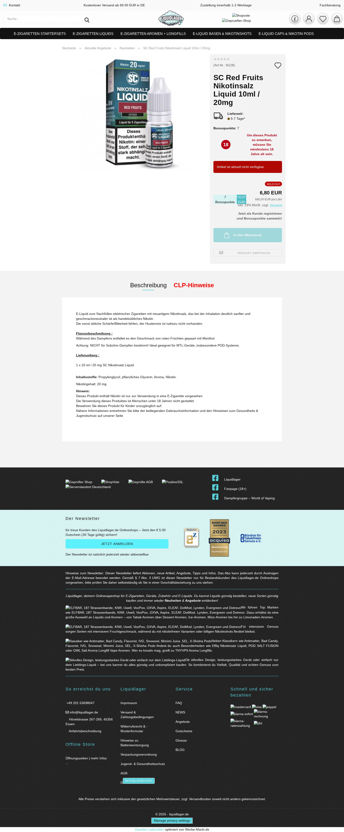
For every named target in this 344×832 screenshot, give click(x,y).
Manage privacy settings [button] (172, 820)
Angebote (193, 600)
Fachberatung (329, 5)
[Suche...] (87, 18)
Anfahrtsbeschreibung (84, 731)
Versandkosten (200, 799)
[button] (309, 19)
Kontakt (14, 5)
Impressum (129, 703)
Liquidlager (232, 479)
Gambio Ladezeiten (149, 829)
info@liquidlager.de (83, 712)
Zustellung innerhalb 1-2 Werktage (225, 5)
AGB (124, 773)
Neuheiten (173, 600)
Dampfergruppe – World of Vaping (249, 498)
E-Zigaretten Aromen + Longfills (153, 34)
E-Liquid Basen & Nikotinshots (222, 34)
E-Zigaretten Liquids (93, 34)
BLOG (180, 750)
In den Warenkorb (248, 235)
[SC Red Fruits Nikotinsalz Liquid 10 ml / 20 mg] (134, 112)
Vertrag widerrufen (139, 780)
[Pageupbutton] (334, 825)
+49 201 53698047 (80, 703)
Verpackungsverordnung (139, 754)
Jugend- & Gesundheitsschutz (143, 764)
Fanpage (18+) (235, 489)
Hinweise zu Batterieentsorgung (135, 743)
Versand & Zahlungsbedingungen (137, 714)
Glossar (181, 740)
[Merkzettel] (323, 19)
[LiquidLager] (171, 19)
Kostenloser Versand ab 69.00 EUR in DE (114, 5)
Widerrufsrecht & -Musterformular (134, 728)
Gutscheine (184, 731)
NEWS (180, 712)
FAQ (179, 703)
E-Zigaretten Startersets (40, 34)
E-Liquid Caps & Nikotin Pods (286, 34)
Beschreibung (148, 285)
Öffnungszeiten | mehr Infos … (86, 760)
